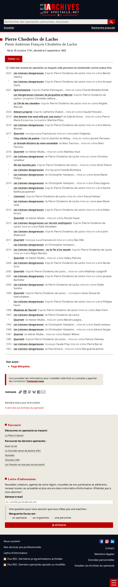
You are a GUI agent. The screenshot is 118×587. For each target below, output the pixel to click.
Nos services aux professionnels (22, 547)
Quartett (19, 133)
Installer (9, 27)
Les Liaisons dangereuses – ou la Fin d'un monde (42, 249)
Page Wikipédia (20, 366)
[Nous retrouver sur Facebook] (101, 542)
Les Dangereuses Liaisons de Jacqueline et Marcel (43, 95)
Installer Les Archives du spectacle (94, 565)
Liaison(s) (19, 196)
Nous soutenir (12, 541)
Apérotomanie (22, 90)
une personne (62, 517)
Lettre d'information (15, 553)
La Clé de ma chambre (27, 103)
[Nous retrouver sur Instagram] (107, 542)
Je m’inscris (59, 525)
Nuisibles (10, 455)
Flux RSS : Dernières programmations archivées (35, 559)
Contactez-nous (35, 381)
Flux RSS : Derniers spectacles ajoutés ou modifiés (36, 564)
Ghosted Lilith (12, 460)
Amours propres (23, 112)
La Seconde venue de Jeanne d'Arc (23, 450)
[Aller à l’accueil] (59, 15)
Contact (109, 548)
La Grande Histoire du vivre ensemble (36, 143)
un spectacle (19, 517)
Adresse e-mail (14, 497)
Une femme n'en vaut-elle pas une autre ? (38, 116)
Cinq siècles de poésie (26, 138)
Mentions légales (104, 554)
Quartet (18, 334)
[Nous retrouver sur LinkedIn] (112, 542)
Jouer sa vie (11, 446)
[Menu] (114, 583)
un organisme (40, 517)
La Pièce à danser (14, 435)
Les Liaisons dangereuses (29, 73)
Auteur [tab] (14, 58)
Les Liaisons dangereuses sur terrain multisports (43, 223)
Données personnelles (101, 560)
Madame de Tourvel (25, 310)
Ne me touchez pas (25, 165)
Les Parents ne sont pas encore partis (25, 464)
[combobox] (56, 21)
